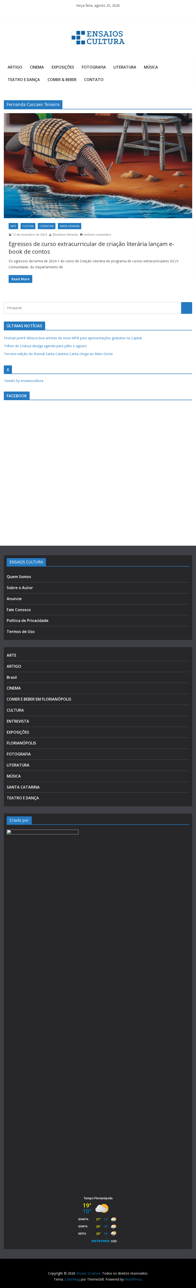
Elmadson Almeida (65, 235)
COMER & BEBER (62, 79)
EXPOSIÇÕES (63, 67)
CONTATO (93, 79)
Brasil (12, 677)
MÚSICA (151, 67)
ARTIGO (15, 67)
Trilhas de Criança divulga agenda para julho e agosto (45, 346)
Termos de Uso (21, 631)
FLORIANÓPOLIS (21, 743)
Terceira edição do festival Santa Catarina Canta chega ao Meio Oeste (58, 353)
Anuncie (14, 598)
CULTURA (27, 226)
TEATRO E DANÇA (24, 79)
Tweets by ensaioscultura (23, 380)
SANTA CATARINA (69, 226)
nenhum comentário (97, 235)
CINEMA (37, 67)
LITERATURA (125, 67)
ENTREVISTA (18, 721)
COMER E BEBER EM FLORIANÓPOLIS (39, 699)
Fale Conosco (19, 609)
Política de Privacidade (28, 620)
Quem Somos (19, 576)
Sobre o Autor (20, 587)
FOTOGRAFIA (94, 67)
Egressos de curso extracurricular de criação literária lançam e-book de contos (91, 247)
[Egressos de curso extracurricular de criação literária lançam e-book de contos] (98, 165)
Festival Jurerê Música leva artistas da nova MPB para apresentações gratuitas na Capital (73, 338)
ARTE (13, 226)
